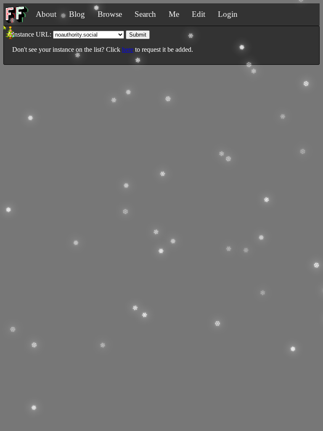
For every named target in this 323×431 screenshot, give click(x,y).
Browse (110, 14)
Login (228, 14)
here (127, 49)
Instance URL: (31, 34)
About (46, 14)
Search (145, 14)
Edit (198, 14)
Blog (77, 14)
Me (174, 14)
